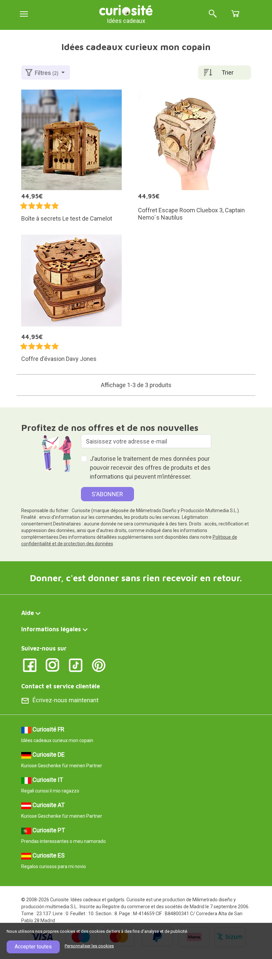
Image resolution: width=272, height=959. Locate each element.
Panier (235, 14)
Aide (27, 612)
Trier (228, 72)
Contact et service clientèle (60, 686)
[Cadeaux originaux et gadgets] (126, 9)
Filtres (46, 72)
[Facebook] (29, 664)
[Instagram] (52, 664)
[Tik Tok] (75, 664)
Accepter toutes (33, 946)
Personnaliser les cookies (89, 945)
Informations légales (51, 629)
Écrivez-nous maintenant (66, 700)
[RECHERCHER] (213, 14)
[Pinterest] (98, 664)
